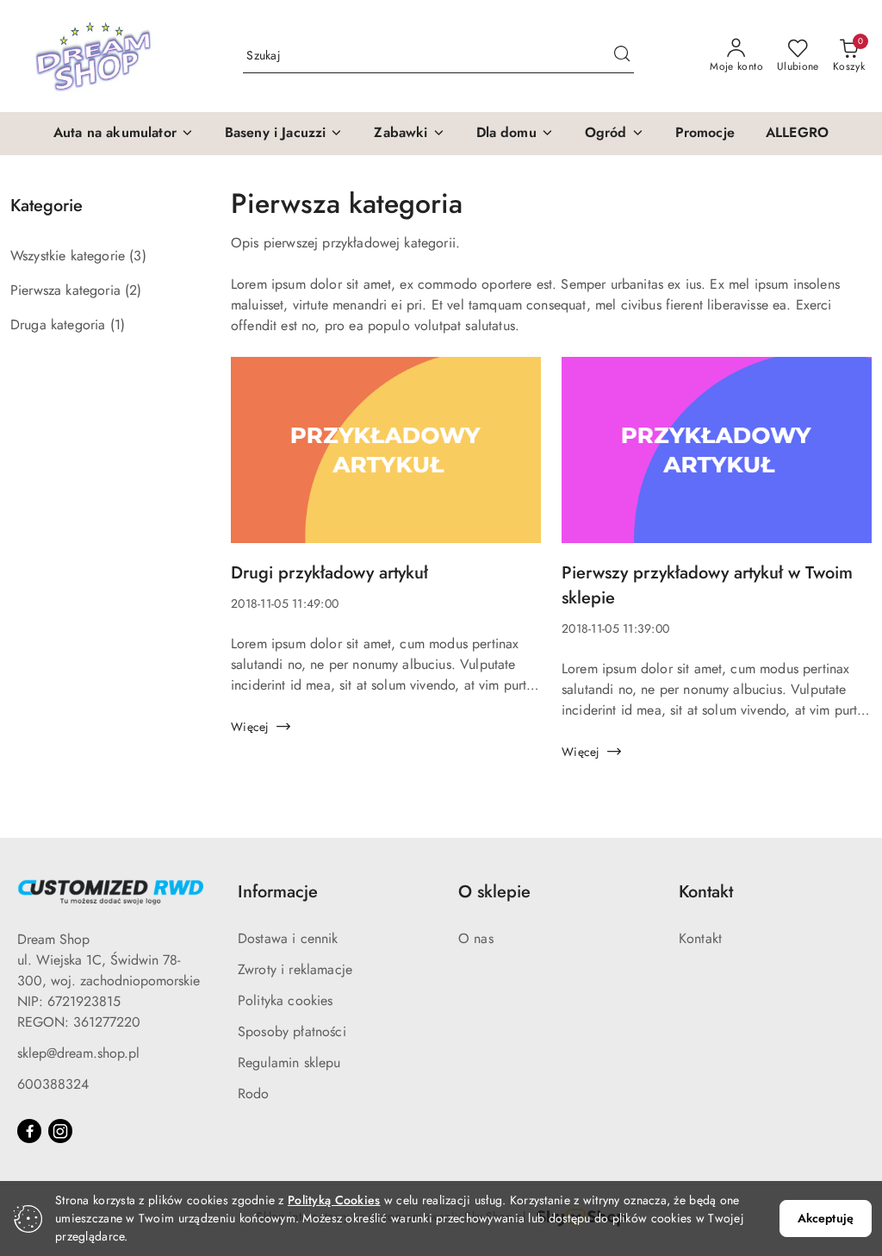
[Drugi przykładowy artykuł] (386, 458)
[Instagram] (60, 1131)
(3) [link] (137, 256)
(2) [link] (133, 290)
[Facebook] (29, 1131)
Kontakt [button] (706, 891)
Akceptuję (826, 1218)
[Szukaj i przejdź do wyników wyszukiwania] (622, 56)
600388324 (53, 1084)
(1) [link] (117, 324)
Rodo (254, 1093)
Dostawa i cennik (288, 938)
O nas (476, 938)
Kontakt (700, 938)
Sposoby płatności (292, 1031)
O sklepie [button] (494, 891)
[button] (124, 133)
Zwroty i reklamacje (295, 969)
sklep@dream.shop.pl (78, 1053)
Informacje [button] (278, 891)
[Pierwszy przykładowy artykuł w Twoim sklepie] (717, 458)
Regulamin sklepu (289, 1062)
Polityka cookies (285, 1000)
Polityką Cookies (334, 1200)
